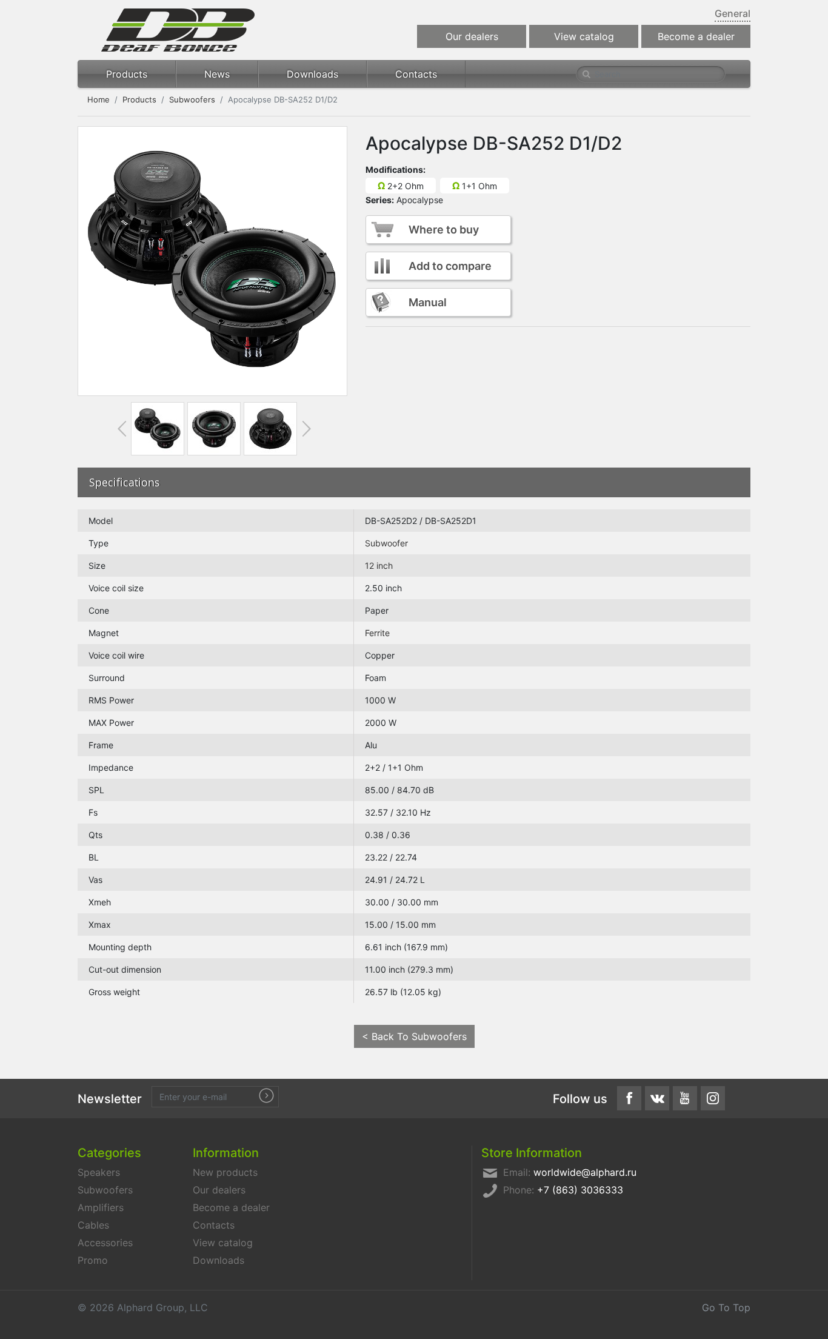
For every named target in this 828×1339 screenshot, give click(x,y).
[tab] (157, 428)
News (217, 74)
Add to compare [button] (450, 266)
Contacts (416, 74)
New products (225, 1172)
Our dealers (472, 36)
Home (98, 99)
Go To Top (726, 1307)
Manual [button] (428, 302)
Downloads (312, 74)
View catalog (584, 36)
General (732, 13)
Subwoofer (386, 543)
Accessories (105, 1243)
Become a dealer (696, 36)
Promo (93, 1260)
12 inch (379, 565)
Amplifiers (101, 1207)
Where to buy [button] (444, 229)
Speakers (99, 1172)
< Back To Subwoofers (414, 1036)
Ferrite (377, 633)
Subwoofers (192, 99)
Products (126, 74)
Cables (93, 1225)
